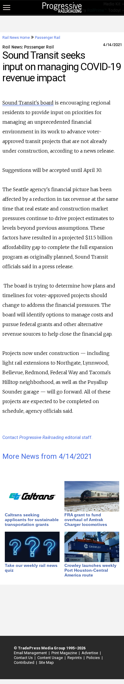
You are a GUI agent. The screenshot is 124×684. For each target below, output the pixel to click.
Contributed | (24, 662)
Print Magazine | (65, 653)
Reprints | (75, 657)
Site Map (46, 662)
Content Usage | (51, 657)
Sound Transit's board (28, 103)
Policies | (94, 657)
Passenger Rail (47, 38)
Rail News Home (16, 38)
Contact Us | (24, 657)
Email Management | (31, 653)
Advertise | (90, 653)
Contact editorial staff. (47, 437)
